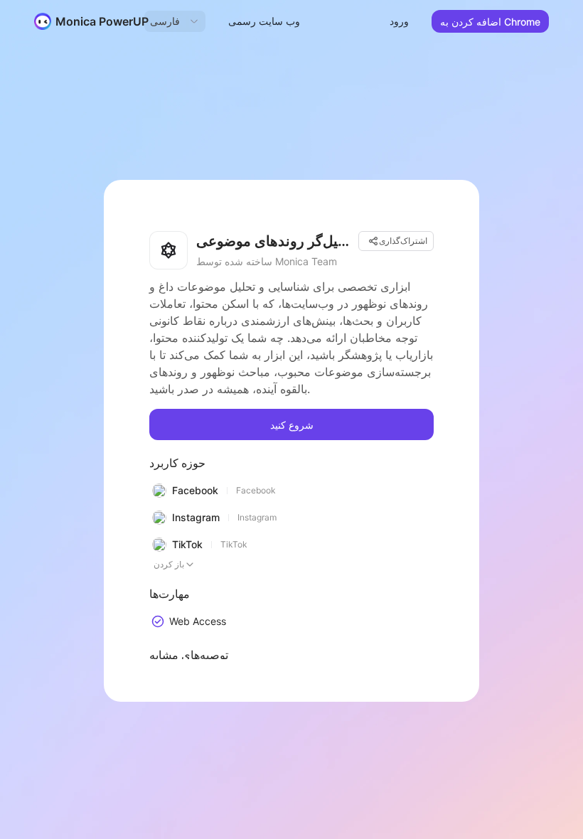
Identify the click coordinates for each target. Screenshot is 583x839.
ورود (399, 21)
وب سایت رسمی (264, 21)
